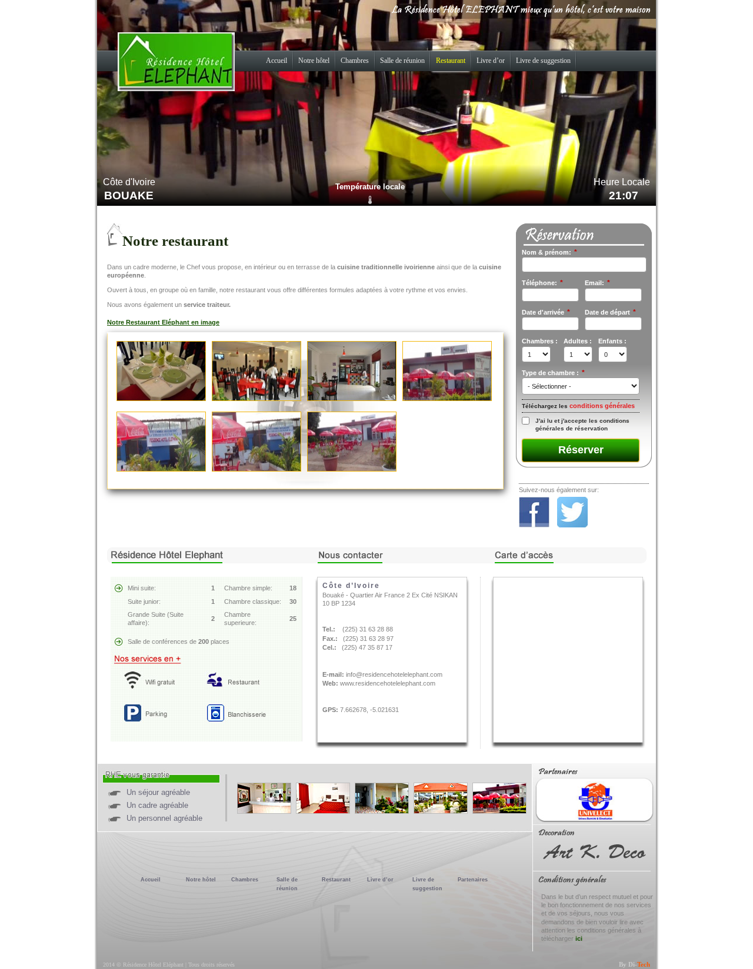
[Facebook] (537, 525)
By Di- (634, 964)
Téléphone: (542, 283)
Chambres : (540, 341)
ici (578, 938)
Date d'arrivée (546, 312)
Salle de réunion (402, 60)
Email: (597, 283)
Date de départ (610, 312)
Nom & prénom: (549, 252)
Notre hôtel (313, 60)
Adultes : (578, 341)
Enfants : (612, 341)
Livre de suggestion (543, 60)
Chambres (355, 60)
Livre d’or (491, 60)
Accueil (276, 60)
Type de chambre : (553, 373)
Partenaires (473, 880)
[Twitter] (575, 525)
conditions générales (602, 405)
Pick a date (572, 324)
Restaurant (450, 60)
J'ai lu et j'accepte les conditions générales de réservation (582, 424)
